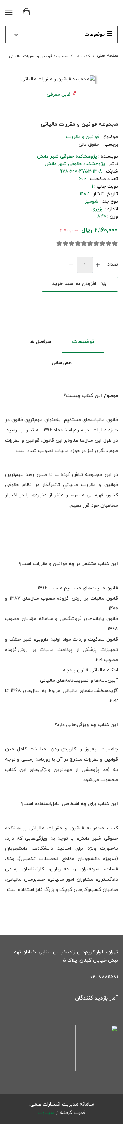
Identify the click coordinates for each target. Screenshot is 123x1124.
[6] (84, 243)
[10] (59, 243)
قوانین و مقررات (82, 137)
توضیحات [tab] (83, 341)
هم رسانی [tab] (62, 363)
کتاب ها (83, 56)
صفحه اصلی (107, 55)
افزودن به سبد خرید (74, 283)
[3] (102, 243)
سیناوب (46, 1113)
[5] (90, 243)
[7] (78, 243)
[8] (72, 243)
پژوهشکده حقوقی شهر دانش (67, 156)
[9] (66, 243)
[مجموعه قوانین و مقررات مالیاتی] (58, 79)
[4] (96, 243)
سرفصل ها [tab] (40, 341)
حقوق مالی (89, 145)
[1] (115, 243)
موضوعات (94, 34)
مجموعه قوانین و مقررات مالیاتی (38, 56)
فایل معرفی (58, 94)
